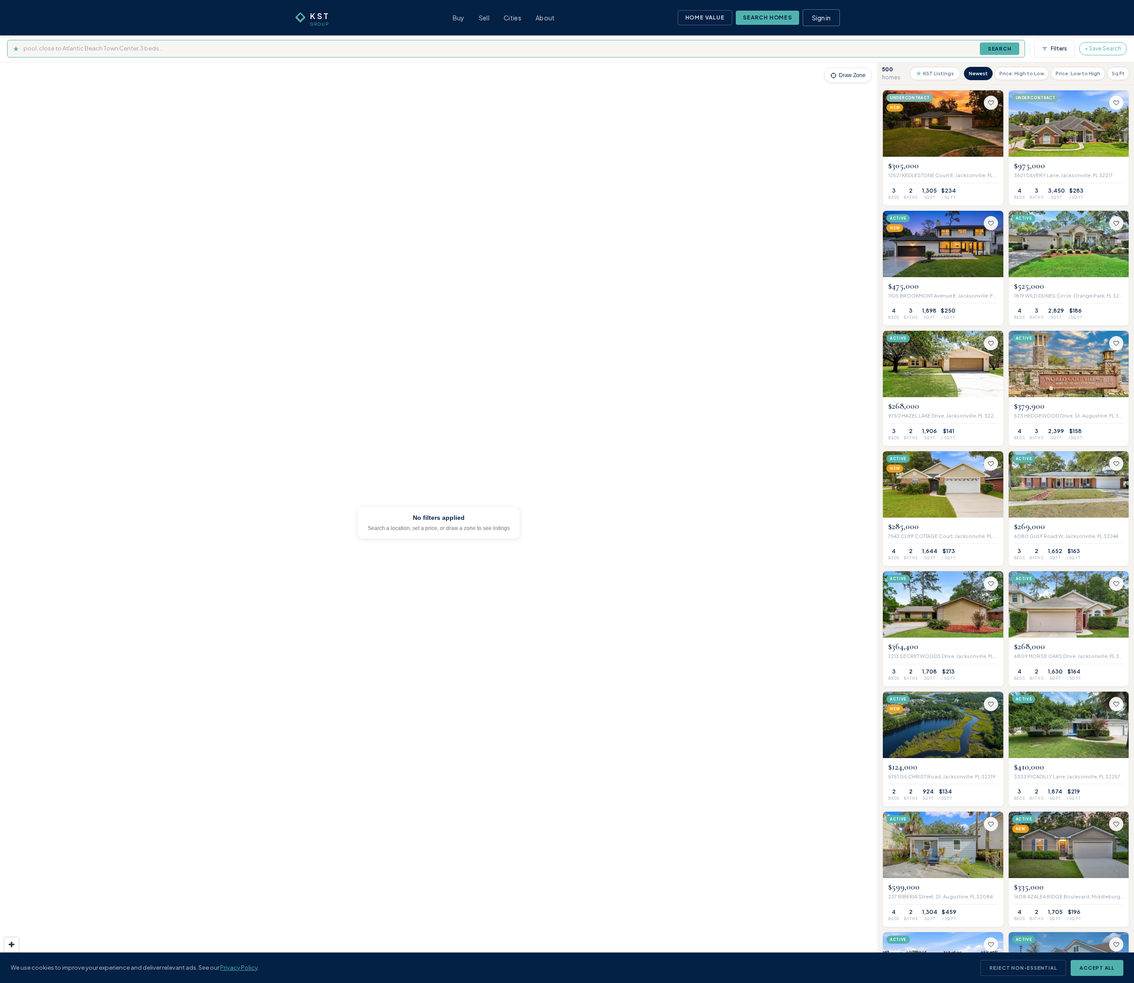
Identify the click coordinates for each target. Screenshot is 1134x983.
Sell (484, 18)
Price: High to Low (1021, 73)
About (545, 18)
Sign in (821, 18)
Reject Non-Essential (1023, 968)
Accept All (1097, 968)
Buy (459, 18)
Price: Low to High (1078, 73)
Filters (1059, 48)
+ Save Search (1103, 48)
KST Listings (938, 73)
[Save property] (991, 103)
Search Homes (767, 17)
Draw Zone (852, 75)
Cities (512, 18)
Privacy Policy (238, 967)
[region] (438, 522)
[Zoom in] (11, 944)
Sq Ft (1118, 73)
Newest (978, 73)
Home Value (705, 17)
